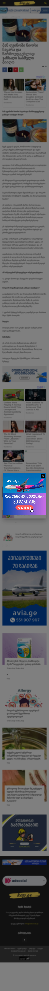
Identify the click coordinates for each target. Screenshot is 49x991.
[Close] (43, 476)
